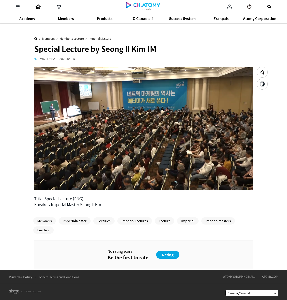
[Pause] (42, 185)
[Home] (38, 7)
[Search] (269, 7)
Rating (168, 254)
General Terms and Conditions (59, 277)
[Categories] (17, 7)
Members (48, 38)
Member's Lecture (72, 38)
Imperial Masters (100, 38)
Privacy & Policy (20, 277)
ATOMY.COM (270, 276)
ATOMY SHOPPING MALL (239, 276)
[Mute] (65, 185)
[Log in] (249, 7)
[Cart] (59, 7)
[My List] (229, 6)
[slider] (143, 179)
